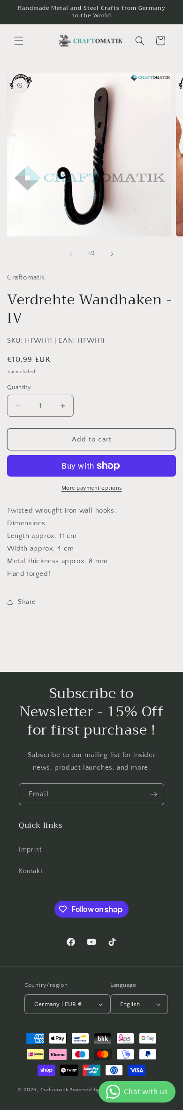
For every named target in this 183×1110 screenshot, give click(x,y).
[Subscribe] (153, 794)
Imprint (30, 849)
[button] (18, 40)
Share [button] (27, 602)
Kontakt (30, 871)
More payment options (91, 488)
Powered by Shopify (95, 1090)
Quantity (19, 387)
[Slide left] (71, 253)
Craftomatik (54, 1090)
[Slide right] (112, 253)
